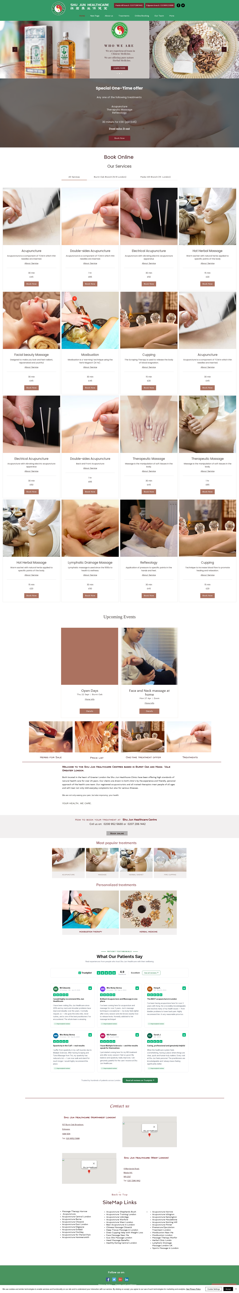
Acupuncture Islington (163, 1214)
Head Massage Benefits (117, 1240)
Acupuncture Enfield (72, 1229)
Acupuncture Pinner (162, 1225)
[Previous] (14, 49)
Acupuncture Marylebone (164, 1219)
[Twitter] (183, 5)
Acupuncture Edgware (73, 1227)
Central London (76, 1216)
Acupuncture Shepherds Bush (121, 1212)
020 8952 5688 (73, 1138)
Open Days (89, 691)
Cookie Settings (214, 1289)
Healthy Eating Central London (121, 1243)
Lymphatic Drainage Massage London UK (162, 1244)
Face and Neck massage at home (149, 692)
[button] (31, 283)
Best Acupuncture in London (120, 1225)
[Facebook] (178, 5)
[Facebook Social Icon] (108, 1279)
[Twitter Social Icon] (114, 1279)
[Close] (236, 1289)
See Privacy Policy (193, 1289)
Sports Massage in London (165, 1248)
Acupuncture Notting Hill (164, 1222)
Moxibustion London (162, 1235)
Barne (71, 1219)
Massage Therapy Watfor (164, 1237)
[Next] (224, 49)
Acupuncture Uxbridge (117, 1217)
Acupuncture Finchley (73, 1232)
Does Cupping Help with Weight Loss (124, 1232)
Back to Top (120, 1194)
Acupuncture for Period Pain (76, 1235)
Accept (228, 1289)
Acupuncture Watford (117, 1219)
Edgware (66, 1129)
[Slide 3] (121, 73)
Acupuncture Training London (121, 1214)
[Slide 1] (117, 73)
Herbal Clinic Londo (162, 1240)
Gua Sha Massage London (119, 1237)
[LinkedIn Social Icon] (126, 1279)
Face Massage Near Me (117, 1235)
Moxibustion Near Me (162, 1232)
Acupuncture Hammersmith (75, 1237)
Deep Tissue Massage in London (122, 1230)
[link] (74, 177)
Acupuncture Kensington (164, 1217)
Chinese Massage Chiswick (119, 1227)
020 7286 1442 (133, 1181)
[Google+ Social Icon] (120, 1279)
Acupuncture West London (119, 1222)
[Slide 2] (119, 73)
